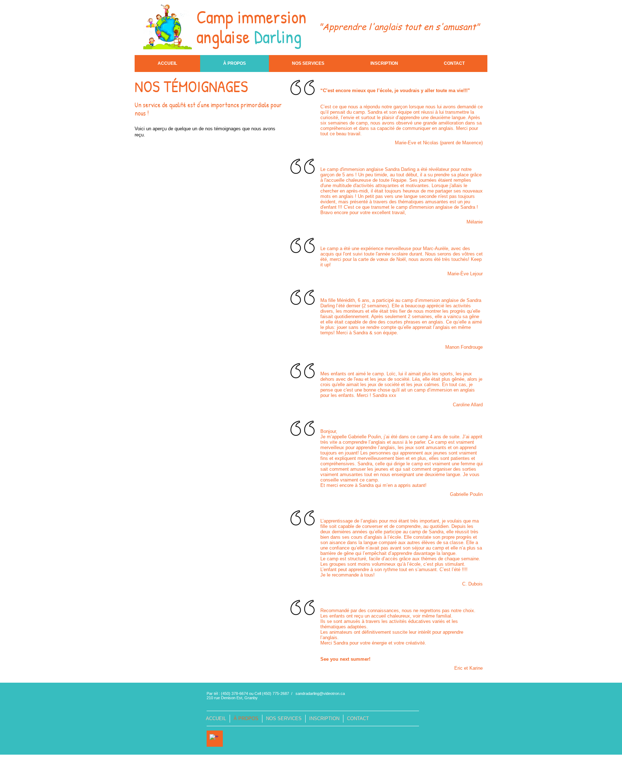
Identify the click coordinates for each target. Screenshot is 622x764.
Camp (215, 17)
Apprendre (344, 26)
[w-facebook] (213, 738)
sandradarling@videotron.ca (320, 693)
